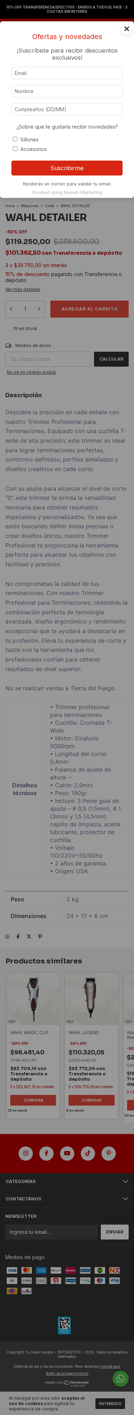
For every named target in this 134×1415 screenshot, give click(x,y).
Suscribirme (67, 168)
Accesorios (33, 149)
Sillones (29, 139)
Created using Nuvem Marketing (67, 192)
